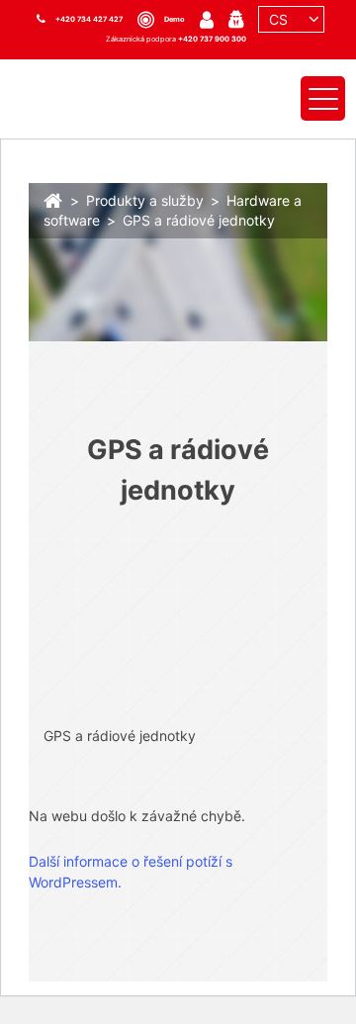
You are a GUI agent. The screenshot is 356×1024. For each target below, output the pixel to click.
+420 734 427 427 (89, 19)
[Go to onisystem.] (53, 198)
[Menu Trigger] (323, 98)
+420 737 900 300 (212, 39)
